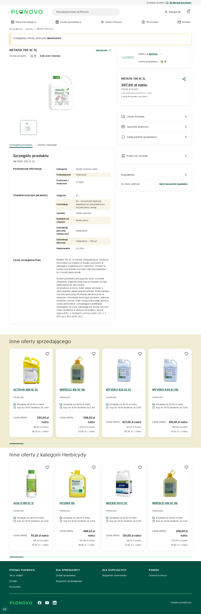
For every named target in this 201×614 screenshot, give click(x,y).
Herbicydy (18, 397)
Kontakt (186, 21)
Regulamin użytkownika (114, 575)
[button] (161, 54)
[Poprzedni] (10, 393)
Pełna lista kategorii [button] (26, 21)
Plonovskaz (152, 21)
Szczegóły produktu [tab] (21, 144)
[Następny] (191, 393)
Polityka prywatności (181, 602)
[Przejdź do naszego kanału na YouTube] (47, 602)
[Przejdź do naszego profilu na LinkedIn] (54, 602)
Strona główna (15, 29)
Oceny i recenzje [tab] (47, 144)
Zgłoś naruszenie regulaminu (173, 184)
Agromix (29, 29)
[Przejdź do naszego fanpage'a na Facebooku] (39, 602)
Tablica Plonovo (113, 21)
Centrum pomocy (158, 575)
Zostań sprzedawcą (70, 21)
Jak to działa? (16, 575)
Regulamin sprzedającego (69, 581)
